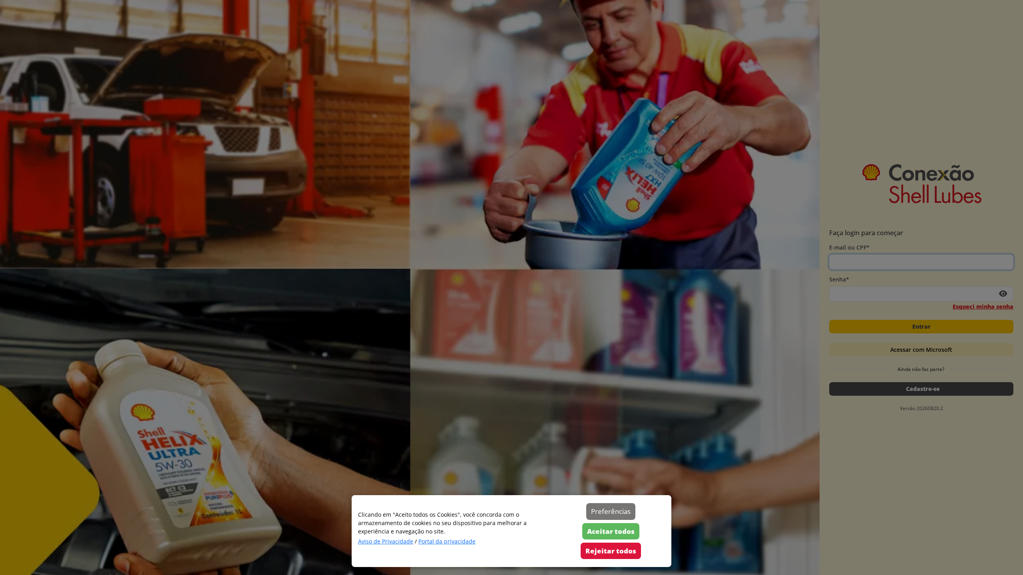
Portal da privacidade (447, 541)
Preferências (611, 511)
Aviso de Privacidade (385, 541)
